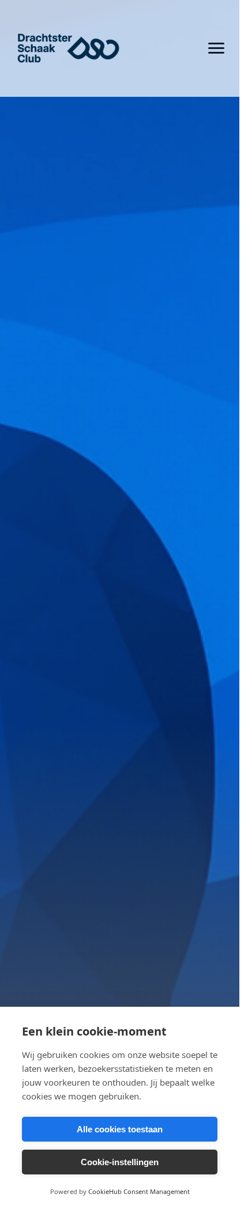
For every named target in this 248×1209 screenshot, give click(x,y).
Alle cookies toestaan (120, 1129)
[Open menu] (216, 48)
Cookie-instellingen (120, 1162)
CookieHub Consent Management (139, 1191)
